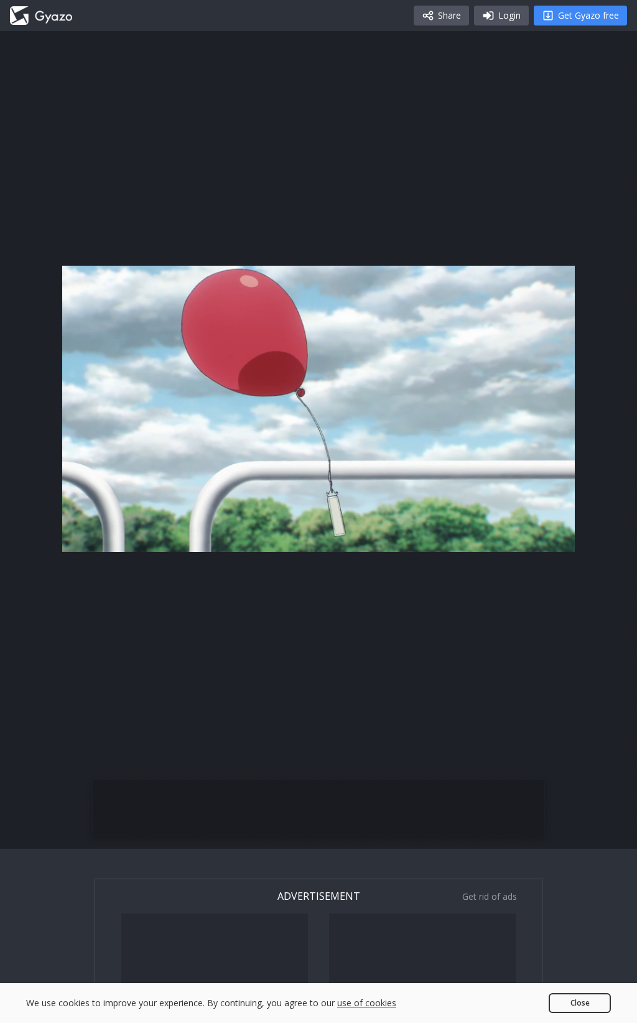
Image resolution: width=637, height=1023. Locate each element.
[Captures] (41, 15)
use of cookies (366, 1003)
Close (580, 1002)
